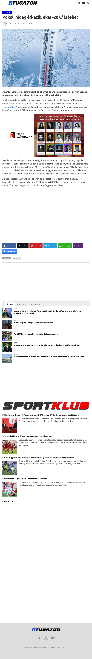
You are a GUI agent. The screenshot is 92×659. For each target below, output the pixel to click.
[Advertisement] (46, 215)
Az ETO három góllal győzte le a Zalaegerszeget (36, 334)
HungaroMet (8, 107)
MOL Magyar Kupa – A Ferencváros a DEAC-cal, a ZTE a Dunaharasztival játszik (40, 415)
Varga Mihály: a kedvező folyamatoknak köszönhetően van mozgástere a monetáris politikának (47, 312)
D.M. (15, 23)
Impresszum (62, 647)
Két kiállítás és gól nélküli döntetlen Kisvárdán (24, 478)
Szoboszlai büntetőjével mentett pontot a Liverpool (27, 436)
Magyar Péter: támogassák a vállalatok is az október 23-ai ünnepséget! (47, 345)
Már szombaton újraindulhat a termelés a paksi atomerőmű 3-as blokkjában (49, 356)
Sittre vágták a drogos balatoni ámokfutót (33, 322)
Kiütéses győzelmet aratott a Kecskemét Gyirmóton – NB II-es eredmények (38, 457)
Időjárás (17, 258)
